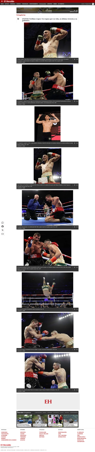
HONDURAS (49, 412)
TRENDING (23, 437)
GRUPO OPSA (80, 429)
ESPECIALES (23, 435)
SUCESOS (62, 412)
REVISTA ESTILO (81, 437)
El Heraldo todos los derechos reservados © (10, 446)
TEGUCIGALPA (56, 412)
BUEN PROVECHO (81, 438)
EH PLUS (60, 429)
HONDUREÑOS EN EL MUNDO (8, 440)
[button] (2, 222)
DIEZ (78, 435)
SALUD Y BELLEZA (43, 434)
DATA (59, 434)
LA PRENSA (80, 434)
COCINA (22, 434)
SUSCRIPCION (80, 441)
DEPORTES (67, 412)
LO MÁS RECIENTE (38, 412)
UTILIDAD (41, 429)
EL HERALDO (80, 432)
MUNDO (44, 412)
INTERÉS (22, 429)
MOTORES (41, 437)
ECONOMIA (4, 435)
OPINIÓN (22, 438)
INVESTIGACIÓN (62, 432)
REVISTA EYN (80, 440)
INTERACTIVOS (62, 437)
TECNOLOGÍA (42, 432)
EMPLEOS (41, 435)
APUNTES (22, 440)
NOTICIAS (3, 429)
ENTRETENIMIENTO (74, 412)
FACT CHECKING (62, 435)
